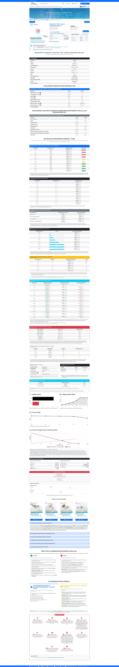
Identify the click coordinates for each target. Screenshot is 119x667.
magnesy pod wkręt (85, 628)
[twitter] (85, 7)
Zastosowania (43, 6)
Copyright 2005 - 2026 (81, 666)
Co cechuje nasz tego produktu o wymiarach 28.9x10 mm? (41, 523)
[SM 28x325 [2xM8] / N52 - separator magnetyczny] (36, 507)
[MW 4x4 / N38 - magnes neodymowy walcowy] (81, 507)
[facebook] (84, 7)
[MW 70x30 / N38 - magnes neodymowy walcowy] (51, 507)
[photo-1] (40, 36)
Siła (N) (51, 486)
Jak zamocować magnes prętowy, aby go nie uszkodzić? (40, 536)
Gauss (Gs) (31, 491)
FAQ (30, 0)
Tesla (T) (61, 491)
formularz (59, 46)
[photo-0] (38, 36)
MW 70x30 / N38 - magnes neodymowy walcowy (50, 514)
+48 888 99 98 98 (40, 46)
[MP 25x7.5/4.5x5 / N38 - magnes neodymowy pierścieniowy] (66, 507)
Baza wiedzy (44, 666)
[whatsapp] (87, 7)
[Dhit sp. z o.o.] (33, 3)
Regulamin (67, 666)
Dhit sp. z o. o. (87, 666)
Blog (50, 6)
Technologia (37, 6)
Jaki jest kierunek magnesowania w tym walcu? (39, 546)
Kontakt (60, 6)
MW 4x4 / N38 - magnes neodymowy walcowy (79, 514)
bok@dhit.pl (88, 0)
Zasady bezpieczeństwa (34, 666)
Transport (56, 6)
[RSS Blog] (83, 7)
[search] (63, 3)
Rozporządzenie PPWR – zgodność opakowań (38, 42)
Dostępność (63, 666)
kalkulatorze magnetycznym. (55, 47)
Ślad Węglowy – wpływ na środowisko (36, 39)
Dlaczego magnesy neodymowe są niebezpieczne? (56, 657)
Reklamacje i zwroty (74, 666)
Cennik (53, 6)
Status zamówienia (34, 0)
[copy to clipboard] (80, 7)
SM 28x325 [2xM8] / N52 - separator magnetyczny (34, 514)
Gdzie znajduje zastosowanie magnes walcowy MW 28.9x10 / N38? (42, 533)
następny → (87, 21)
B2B (48, 6)
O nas (40, 666)
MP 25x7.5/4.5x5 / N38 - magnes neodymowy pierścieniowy (66, 514)
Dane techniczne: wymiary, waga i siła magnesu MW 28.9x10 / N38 (42, 543)
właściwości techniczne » (54, 41)
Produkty (32, 6)
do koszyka (86, 31)
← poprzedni (32, 21)
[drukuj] (81, 7)
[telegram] (88, 7)
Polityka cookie (57, 666)
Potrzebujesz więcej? (84, 34)
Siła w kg (31, 486)
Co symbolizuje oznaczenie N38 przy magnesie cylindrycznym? (41, 540)
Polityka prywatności (50, 666)
